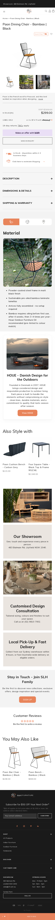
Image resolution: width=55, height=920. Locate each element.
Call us (27, 896)
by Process (27, 910)
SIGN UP (27, 699)
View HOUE (27, 413)
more (40, 99)
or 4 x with (34, 120)
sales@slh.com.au (9, 887)
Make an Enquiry (27, 141)
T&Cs (20, 125)
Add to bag (31, 916)
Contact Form (8, 892)
